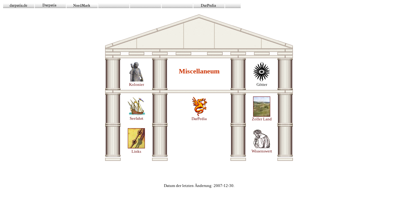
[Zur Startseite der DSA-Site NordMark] (82, 6)
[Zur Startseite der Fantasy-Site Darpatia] (50, 6)
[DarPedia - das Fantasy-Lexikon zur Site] (208, 6)
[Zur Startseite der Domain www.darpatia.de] (18, 6)
